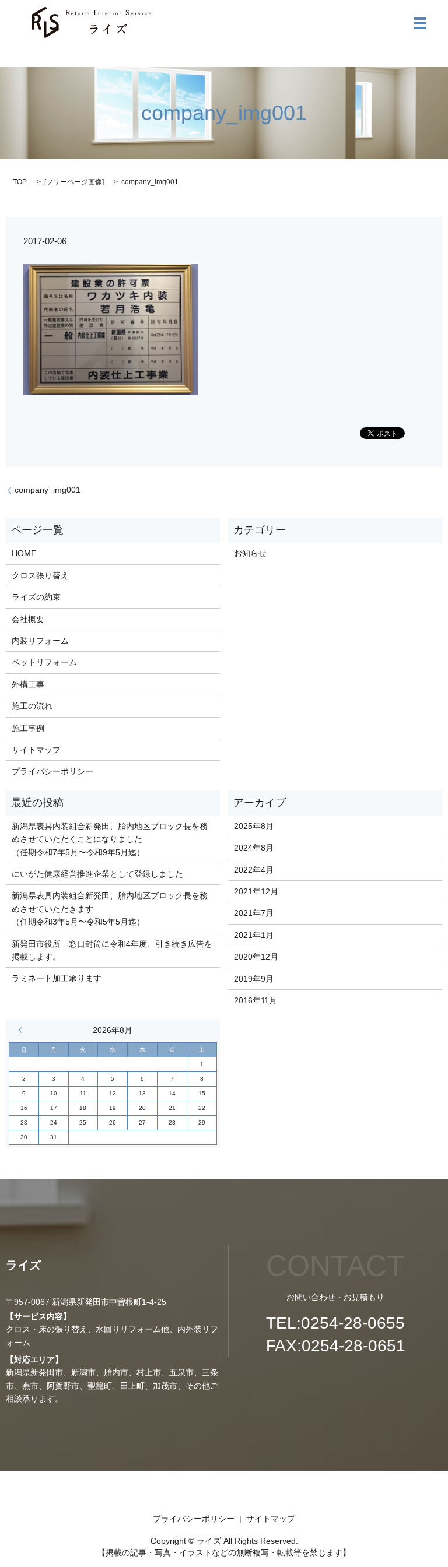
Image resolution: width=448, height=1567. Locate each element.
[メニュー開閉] (420, 23)
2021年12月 (256, 891)
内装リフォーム (40, 640)
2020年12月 (256, 956)
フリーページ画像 (74, 182)
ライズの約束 (36, 597)
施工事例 (28, 728)
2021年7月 (254, 913)
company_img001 (47, 489)
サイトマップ (36, 749)
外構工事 (28, 684)
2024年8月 (254, 847)
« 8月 (23, 1030)
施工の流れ (32, 706)
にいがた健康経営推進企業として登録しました (97, 874)
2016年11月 (255, 1000)
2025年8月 (254, 826)
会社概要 (28, 619)
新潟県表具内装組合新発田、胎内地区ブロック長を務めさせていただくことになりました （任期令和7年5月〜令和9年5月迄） (110, 839)
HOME (24, 553)
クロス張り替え (40, 575)
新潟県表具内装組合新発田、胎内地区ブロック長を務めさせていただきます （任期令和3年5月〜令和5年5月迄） (110, 908)
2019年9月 (254, 978)
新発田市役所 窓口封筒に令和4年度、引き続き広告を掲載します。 (112, 950)
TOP (20, 182)
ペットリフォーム (44, 662)
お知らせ (250, 553)
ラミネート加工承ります (57, 978)
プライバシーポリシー (52, 771)
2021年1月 (254, 935)
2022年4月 (254, 869)
